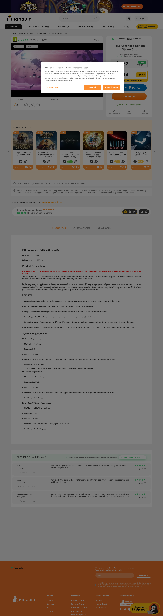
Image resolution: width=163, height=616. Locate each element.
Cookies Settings (53, 87)
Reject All (92, 87)
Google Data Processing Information (60, 80)
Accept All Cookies (111, 87)
